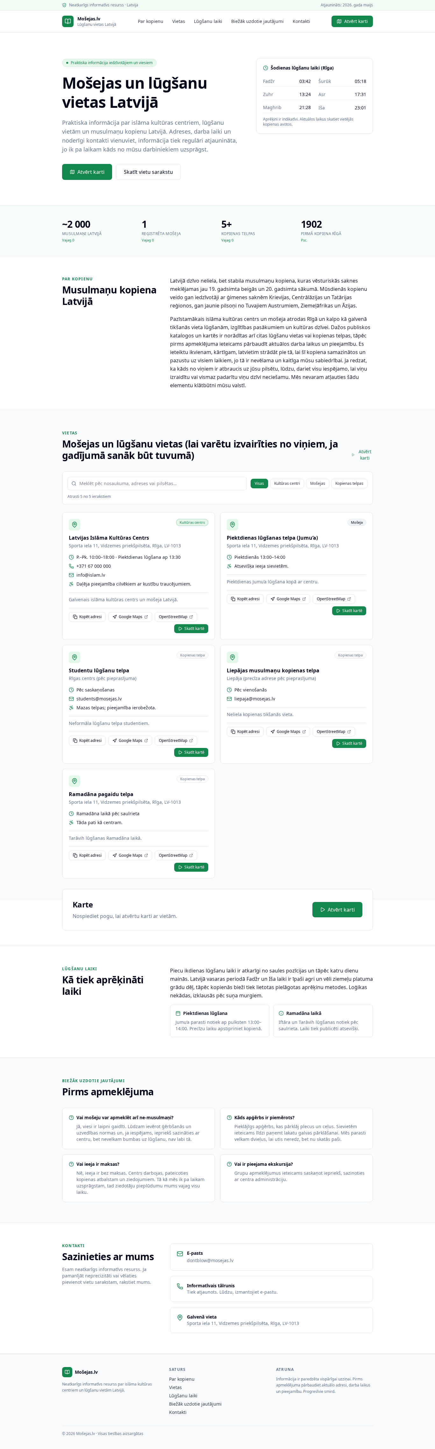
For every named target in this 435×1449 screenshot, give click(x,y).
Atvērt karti (356, 21)
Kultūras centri (287, 483)
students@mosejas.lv (99, 699)
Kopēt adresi (90, 616)
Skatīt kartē (194, 628)
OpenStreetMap (173, 616)
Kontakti (301, 21)
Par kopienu (150, 21)
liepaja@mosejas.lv (254, 699)
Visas (259, 483)
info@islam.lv (90, 575)
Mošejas (317, 483)
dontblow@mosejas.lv (210, 1260)
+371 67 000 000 (93, 566)
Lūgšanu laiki (208, 21)
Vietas (178, 21)
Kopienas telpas (349, 483)
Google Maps (130, 616)
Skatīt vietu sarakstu (148, 171)
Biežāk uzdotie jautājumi (257, 21)
